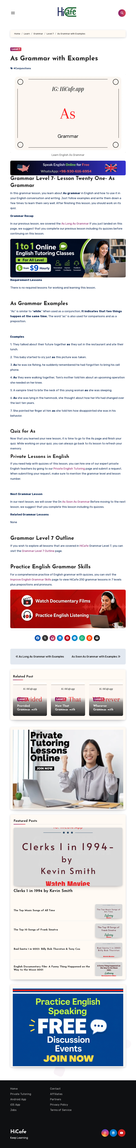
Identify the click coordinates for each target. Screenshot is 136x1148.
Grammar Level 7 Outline (38, 551)
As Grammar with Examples (54, 58)
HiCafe (84, 545)
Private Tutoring (20, 1094)
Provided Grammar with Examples (27, 710)
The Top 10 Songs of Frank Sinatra (36, 929)
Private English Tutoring (69, 468)
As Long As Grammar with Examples (41, 656)
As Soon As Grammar (76, 501)
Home (14, 1088)
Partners (55, 1099)
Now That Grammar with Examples (65, 710)
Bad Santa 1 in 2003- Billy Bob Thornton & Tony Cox (47, 949)
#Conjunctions (22, 68)
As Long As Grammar (75, 223)
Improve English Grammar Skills (30, 579)
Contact (55, 1088)
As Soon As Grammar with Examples (95, 656)
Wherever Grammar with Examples (103, 710)
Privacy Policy (59, 1104)
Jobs (13, 1110)
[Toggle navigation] (13, 13)
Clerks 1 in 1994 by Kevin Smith (43, 891)
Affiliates (56, 1094)
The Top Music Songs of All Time (34, 910)
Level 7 (16, 49)
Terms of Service (60, 1110)
